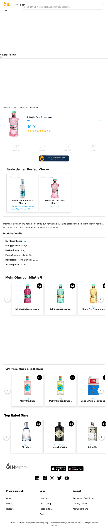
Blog (42, 514)
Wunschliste (16, 150)
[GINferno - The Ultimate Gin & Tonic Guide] (14, 7)
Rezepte (10, 509)
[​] (62, 6)
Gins (15, 107)
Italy (23, 250)
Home (7, 107)
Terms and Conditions (84, 498)
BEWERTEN (68, 150)
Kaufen (93, 150)
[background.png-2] (54, 58)
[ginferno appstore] (58, 469)
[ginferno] (20, 468)
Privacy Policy (80, 503)
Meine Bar (42, 150)
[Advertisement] (54, 33)
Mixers (9, 503)
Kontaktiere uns (80, 509)
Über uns (44, 498)
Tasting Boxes (46, 509)
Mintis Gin (27, 255)
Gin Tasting (45, 503)
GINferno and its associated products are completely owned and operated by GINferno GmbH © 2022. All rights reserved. (54, 523)
